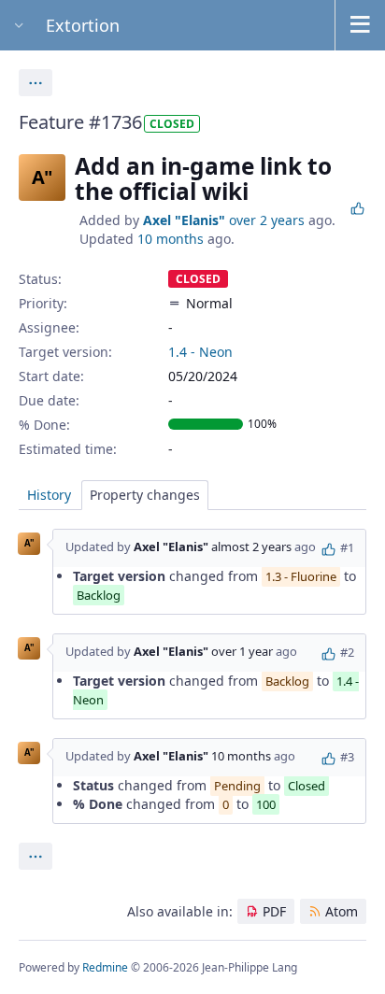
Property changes (145, 495)
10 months (170, 239)
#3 (347, 756)
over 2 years (267, 220)
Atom (341, 911)
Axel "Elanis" (184, 220)
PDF (274, 911)
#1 (347, 547)
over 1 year (242, 651)
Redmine (105, 967)
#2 (347, 652)
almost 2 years (251, 546)
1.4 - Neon (200, 352)
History (49, 495)
